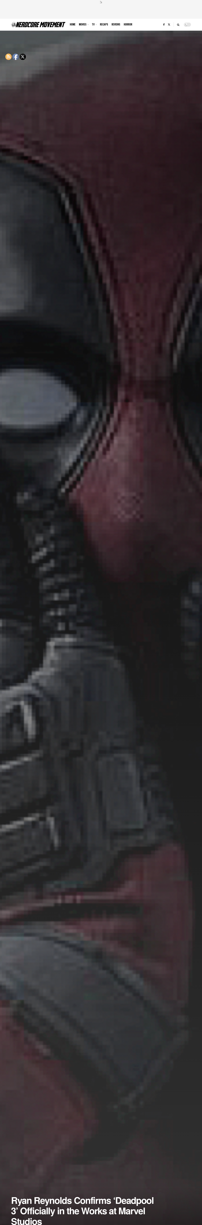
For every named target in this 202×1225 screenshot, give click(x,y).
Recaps (104, 24)
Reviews (116, 24)
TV (93, 24)
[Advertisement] (101, 10)
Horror (128, 24)
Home (72, 24)
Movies (82, 24)
